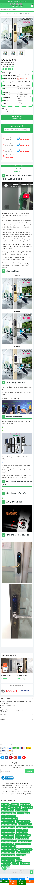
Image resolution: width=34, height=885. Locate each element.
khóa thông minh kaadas (23, 835)
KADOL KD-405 (22, 675)
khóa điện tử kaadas (7, 838)
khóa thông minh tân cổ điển (9, 849)
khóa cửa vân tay (15, 807)
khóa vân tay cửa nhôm (8, 816)
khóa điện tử (14, 804)
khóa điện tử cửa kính (24, 824)
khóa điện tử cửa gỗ (23, 813)
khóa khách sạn (21, 855)
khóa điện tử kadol (22, 832)
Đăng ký (29, 771)
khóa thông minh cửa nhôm (9, 818)
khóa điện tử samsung (25, 841)
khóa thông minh (25, 804)
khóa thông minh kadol (8, 832)
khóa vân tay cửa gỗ (22, 810)
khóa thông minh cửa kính (8, 824)
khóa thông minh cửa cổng (25, 827)
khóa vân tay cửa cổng (8, 827)
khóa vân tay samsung (22, 838)
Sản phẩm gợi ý (8, 655)
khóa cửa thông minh (7, 810)
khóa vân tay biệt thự (7, 844)
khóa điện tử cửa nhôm (8, 821)
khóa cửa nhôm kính (26, 849)
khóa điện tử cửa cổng (8, 830)
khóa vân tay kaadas (7, 835)
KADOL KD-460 (6, 675)
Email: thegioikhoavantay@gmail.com (13, 710)
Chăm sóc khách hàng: (17, 1)
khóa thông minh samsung (9, 841)
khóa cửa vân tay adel (7, 860)
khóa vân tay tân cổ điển (8, 846)
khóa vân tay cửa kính (23, 821)
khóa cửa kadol (25, 863)
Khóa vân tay (5, 804)
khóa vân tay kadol (22, 830)
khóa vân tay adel (14, 858)
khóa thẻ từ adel (6, 863)
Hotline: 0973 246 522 (8, 706)
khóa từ (12, 855)
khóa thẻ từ (4, 807)
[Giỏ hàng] (31, 6)
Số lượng (4, 109)
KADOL (20, 872)
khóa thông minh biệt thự (23, 844)
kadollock (15, 863)
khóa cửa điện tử (27, 807)
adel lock (19, 860)
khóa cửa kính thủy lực (8, 852)
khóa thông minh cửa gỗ (8, 813)
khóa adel (4, 858)
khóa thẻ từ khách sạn (23, 852)
